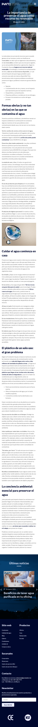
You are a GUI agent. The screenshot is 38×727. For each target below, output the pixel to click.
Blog (3, 635)
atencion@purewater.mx (23, 678)
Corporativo (5, 658)
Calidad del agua (6, 633)
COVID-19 (5, 644)
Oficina (21, 630)
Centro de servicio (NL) (8, 664)
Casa (20, 633)
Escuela (21, 638)
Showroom (5, 661)
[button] (1, 589)
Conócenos (5, 630)
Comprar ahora (6, 647)
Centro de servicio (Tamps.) (9, 667)
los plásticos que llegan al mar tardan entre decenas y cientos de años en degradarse (18, 372)
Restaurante (22, 635)
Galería (4, 638)
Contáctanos (5, 641)
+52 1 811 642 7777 (16, 680)
